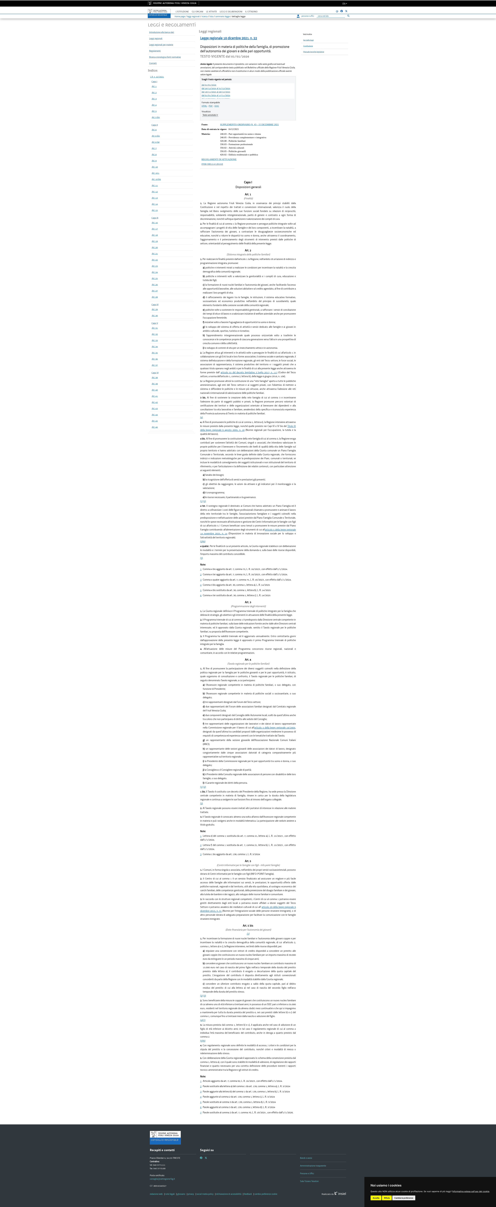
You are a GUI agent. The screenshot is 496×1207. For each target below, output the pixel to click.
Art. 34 (155, 346)
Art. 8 (154, 154)
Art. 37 (155, 365)
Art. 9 (154, 160)
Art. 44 (155, 414)
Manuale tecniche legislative (313, 52)
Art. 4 (154, 105)
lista (211, 16)
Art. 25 (155, 278)
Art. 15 (155, 210)
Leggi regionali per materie (161, 44)
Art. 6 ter (156, 142)
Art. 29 (155, 309)
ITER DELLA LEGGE (212, 164)
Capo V (155, 323)
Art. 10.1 (155, 173)
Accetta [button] (376, 1198)
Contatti (153, 63)
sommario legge (222, 16)
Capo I (154, 81)
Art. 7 (154, 148)
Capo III (155, 217)
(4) (201, 417)
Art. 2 (154, 92)
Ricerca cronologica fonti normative (165, 57)
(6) (204, 541)
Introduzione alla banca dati (161, 32)
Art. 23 (155, 266)
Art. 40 (155, 389)
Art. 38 (155, 377)
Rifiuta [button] (387, 1198)
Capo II (155, 125)
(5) (204, 501)
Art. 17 (155, 228)
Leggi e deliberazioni (231, 11)
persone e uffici (307, 16)
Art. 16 (155, 222)
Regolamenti (155, 50)
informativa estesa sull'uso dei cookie (470, 1191)
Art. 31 (155, 328)
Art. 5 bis (156, 117)
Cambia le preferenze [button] (403, 1198)
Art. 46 (155, 427)
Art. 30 (155, 315)
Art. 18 (155, 235)
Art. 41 (155, 396)
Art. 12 (155, 191)
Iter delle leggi (308, 40)
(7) (204, 1020)
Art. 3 (154, 98)
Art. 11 (155, 185)
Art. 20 (155, 247)
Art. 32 (155, 334)
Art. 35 (155, 352)
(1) (201, 501)
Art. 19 (155, 241)
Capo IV (155, 304)
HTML (204, 106)
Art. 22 (155, 259)
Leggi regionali (155, 38)
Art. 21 (155, 253)
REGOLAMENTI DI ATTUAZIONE (219, 159)
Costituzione (308, 46)
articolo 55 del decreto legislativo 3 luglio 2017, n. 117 (249, 372)
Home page (180, 16)
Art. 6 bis (156, 135)
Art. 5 (154, 111)
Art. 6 (154, 129)
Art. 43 (155, 408)
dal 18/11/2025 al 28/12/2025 (216, 91)
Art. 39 (155, 383)
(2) (201, 541)
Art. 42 (155, 402)
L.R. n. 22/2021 (157, 76)
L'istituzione (182, 11)
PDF (211, 106)
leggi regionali (193, 16)
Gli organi (197, 11)
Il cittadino (251, 11)
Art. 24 (155, 272)
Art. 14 (155, 204)
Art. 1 (154, 86)
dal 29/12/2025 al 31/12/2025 (216, 88)
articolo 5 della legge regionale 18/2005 (274, 727)
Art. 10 (155, 166)
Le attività (211, 11)
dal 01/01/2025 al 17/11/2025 (216, 95)
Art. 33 (155, 340)
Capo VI (155, 372)
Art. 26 (155, 284)
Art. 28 (155, 297)
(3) (201, 558)
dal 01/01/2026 (209, 85)
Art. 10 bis (156, 179)
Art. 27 (155, 290)
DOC (217, 106)
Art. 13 (155, 197)
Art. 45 (155, 420)
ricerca (204, 16)
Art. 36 (155, 359)
